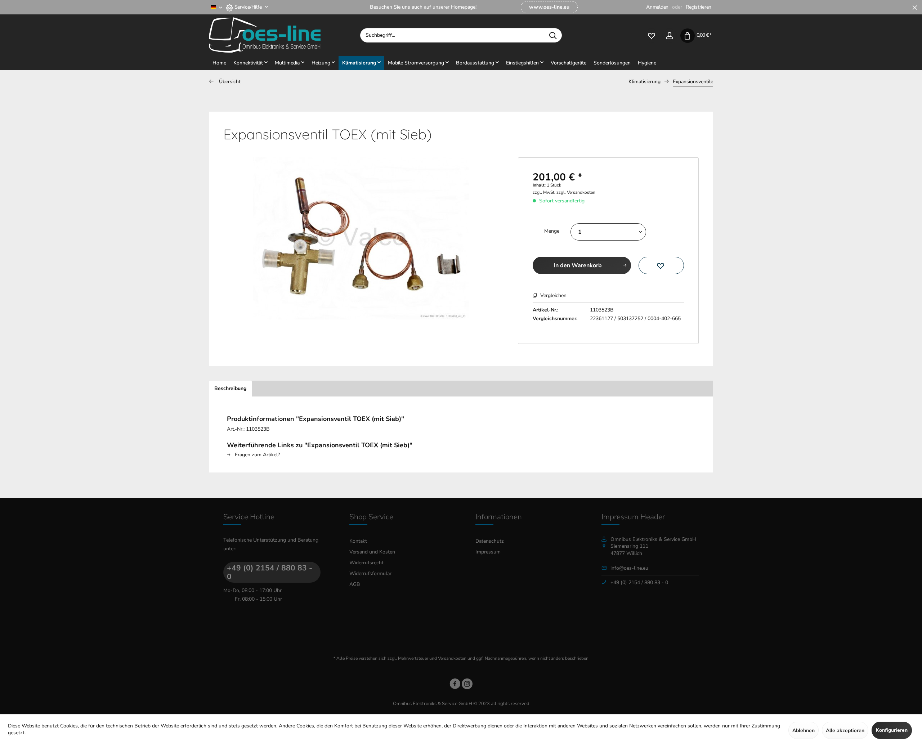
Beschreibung (230, 388)
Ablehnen (803, 730)
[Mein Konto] (670, 35)
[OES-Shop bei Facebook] (454, 685)
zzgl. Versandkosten (575, 192)
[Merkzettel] (652, 35)
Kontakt (358, 541)
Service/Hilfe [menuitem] (248, 7)
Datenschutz (489, 541)
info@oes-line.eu (629, 568)
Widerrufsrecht (366, 562)
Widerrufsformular (370, 573)
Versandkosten (452, 658)
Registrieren (698, 7)
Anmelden (657, 7)
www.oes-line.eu (549, 7)
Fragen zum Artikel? (256, 454)
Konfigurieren (892, 730)
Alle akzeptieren (845, 730)
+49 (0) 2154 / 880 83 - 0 (269, 572)
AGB (354, 584)
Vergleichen (553, 295)
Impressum (488, 551)
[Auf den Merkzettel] (661, 265)
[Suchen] (553, 35)
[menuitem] (549, 7)
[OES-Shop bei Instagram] (467, 685)
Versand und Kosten (372, 551)
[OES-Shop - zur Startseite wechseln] (284, 35)
